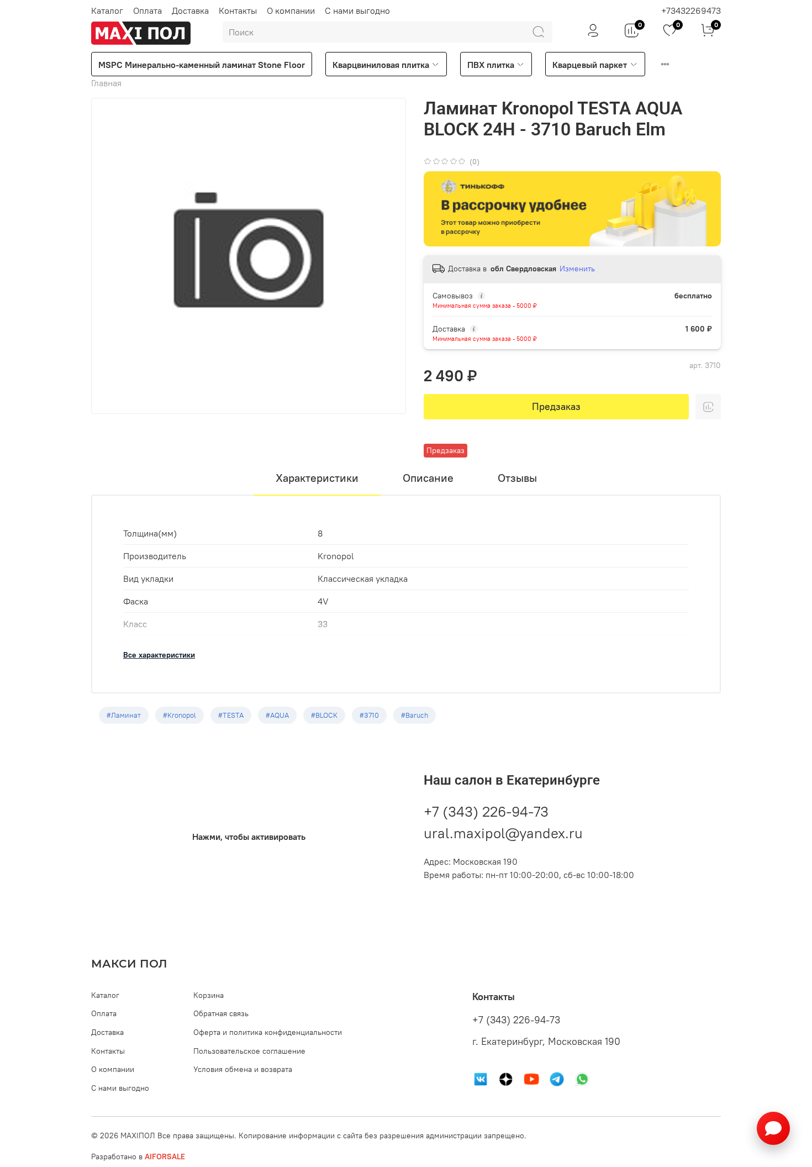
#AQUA (277, 715)
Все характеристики (159, 655)
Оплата (147, 10)
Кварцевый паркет (589, 64)
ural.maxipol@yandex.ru (503, 833)
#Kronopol (179, 715)
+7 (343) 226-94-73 (486, 811)
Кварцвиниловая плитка (381, 64)
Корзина (208, 995)
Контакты (238, 10)
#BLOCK (324, 715)
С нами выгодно (357, 10)
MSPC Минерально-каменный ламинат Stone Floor (201, 64)
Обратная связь (221, 1013)
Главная (106, 82)
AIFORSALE (165, 1156)
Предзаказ (556, 406)
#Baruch (414, 715)
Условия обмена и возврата (242, 1069)
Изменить (577, 269)
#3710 (369, 715)
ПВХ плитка (490, 64)
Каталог (107, 10)
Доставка (190, 10)
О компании (291, 10)
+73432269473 (691, 10)
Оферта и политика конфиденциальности (267, 1032)
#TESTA (231, 715)
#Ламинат (124, 715)
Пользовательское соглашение (249, 1051)
